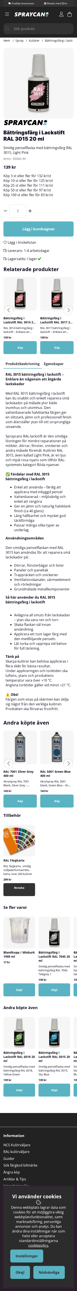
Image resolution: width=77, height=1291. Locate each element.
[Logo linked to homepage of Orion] (31, 14)
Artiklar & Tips (14, 1179)
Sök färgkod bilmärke (20, 1165)
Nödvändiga (49, 1272)
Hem (6, 40)
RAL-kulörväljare (16, 1151)
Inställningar (27, 1256)
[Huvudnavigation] (7, 14)
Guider (9, 1158)
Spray (19, 40)
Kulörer (34, 40)
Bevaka (19, 888)
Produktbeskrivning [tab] (23, 363)
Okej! (20, 1272)
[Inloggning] (61, 14)
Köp (20, 348)
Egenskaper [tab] (54, 363)
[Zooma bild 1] (38, 83)
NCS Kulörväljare (16, 1145)
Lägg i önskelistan (21, 242)
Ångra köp (11, 1172)
